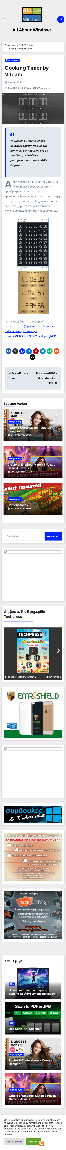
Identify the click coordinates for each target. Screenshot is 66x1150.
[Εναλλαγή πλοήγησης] (4, 19)
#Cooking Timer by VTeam (22, 88)
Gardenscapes (18, 505)
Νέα (12, 984)
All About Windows (32, 30)
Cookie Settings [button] (14, 1142)
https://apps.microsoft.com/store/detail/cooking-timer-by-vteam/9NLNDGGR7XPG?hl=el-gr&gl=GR (32, 331)
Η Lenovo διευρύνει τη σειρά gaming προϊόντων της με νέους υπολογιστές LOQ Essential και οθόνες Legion (32, 995)
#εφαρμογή (44, 88)
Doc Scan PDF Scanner (25, 1028)
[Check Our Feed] (41, 1143)
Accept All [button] (33, 1142)
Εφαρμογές (12, 60)
